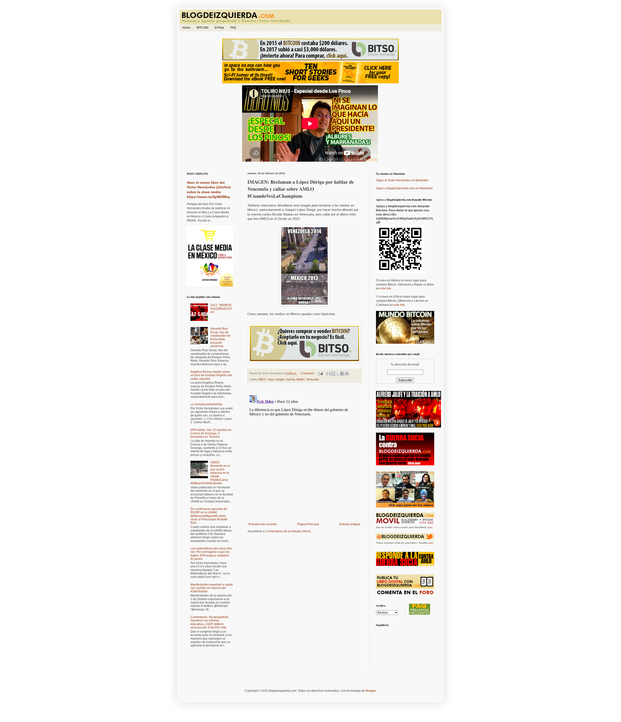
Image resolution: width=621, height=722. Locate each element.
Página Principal (308, 524)
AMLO (262, 379)
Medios (300, 379)
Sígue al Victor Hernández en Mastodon (402, 180)
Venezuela (312, 379)
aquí (430, 527)
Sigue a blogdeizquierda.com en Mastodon (404, 188)
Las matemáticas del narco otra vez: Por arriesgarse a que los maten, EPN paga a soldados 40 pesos (211, 554)
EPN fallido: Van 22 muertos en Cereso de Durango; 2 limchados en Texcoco (210, 433)
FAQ (233, 27)
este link (385, 288)
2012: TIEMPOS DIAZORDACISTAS (221, 308)
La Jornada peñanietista (206, 404)
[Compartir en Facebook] (342, 373)
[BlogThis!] (333, 373)
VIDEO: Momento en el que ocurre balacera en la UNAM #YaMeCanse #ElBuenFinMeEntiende (210, 473)
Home (186, 27)
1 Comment (307, 373)
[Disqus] (304, 453)
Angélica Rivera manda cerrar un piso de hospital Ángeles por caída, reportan (211, 375)
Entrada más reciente (263, 524)
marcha (290, 379)
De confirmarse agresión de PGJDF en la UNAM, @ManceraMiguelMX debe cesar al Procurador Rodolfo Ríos (209, 516)
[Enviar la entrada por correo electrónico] (320, 373)
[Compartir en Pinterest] (346, 373)
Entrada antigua (349, 524)
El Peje (219, 27)
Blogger (371, 690)
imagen (280, 379)
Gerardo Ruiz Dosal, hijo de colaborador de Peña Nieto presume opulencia (220, 337)
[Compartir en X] (337, 373)
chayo (271, 379)
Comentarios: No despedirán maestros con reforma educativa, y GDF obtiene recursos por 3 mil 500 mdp (209, 622)
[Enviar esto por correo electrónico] (328, 373)
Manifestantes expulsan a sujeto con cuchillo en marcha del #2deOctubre (211, 588)
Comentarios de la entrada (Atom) (288, 531)
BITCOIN (202, 27)
